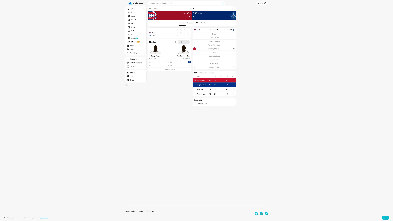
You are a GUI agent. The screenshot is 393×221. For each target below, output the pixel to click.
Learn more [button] (44, 218)
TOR (153, 35)
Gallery (132, 66)
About (132, 72)
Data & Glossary (136, 63)
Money (133, 42)
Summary (182, 23)
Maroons (200, 89)
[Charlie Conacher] (184, 49)
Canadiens (191, 23)
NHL (133, 31)
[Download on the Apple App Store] (256, 213)
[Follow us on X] (266, 214)
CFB (132, 12)
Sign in (260, 3)
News (132, 49)
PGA (133, 38)
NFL (132, 34)
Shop (132, 80)
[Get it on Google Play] (261, 213)
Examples (133, 59)
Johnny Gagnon (155, 56)
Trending (141, 211)
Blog (131, 76)
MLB (133, 16)
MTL (153, 32)
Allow (385, 218)
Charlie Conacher (183, 56)
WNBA (133, 20)
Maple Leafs (200, 23)
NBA (133, 27)
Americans (201, 94)
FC (132, 23)
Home (127, 211)
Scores (132, 45)
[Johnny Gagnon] (155, 49)
